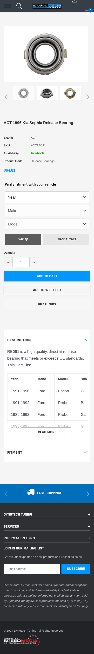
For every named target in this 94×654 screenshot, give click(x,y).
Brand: (8, 137)
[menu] (7, 6)
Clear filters (66, 239)
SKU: (7, 145)
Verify (23, 239)
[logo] (47, 6)
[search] (19, 6)
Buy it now (47, 303)
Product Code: (13, 161)
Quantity (9, 252)
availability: (12, 153)
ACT (34, 137)
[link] (23, 93)
